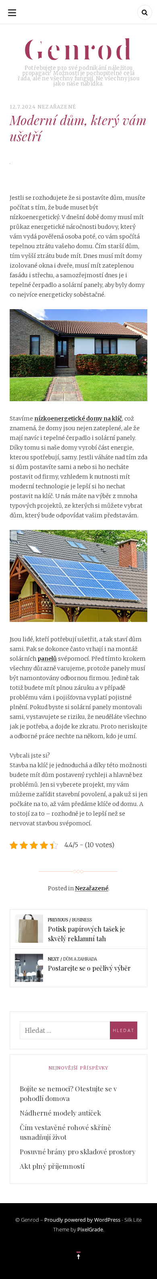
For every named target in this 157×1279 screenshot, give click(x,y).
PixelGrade (90, 1229)
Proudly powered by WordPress (82, 1219)
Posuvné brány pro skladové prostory (78, 1151)
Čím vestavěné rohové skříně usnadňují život (65, 1132)
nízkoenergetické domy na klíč (78, 418)
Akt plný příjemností (52, 1166)
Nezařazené (56, 107)
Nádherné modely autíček (60, 1112)
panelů (46, 658)
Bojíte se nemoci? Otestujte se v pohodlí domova (68, 1093)
